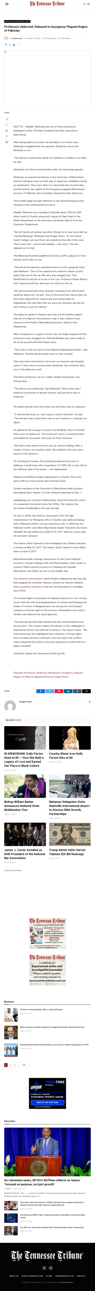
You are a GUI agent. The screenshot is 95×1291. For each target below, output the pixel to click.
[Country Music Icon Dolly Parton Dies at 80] (70, 738)
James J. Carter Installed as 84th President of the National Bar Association (24, 854)
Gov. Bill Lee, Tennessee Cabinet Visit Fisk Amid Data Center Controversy (52, 1227)
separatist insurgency (31, 586)
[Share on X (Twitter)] (10, 45)
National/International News (17, 21)
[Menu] (7, 4)
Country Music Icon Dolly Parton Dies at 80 (66, 755)
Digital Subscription (32, 1276)
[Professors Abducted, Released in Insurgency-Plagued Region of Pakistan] (47, 78)
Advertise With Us (64, 1276)
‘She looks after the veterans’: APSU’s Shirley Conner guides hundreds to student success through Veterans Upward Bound (52, 1203)
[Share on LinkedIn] (14, 45)
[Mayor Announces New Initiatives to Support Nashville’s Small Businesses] (11, 1032)
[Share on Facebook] (6, 45)
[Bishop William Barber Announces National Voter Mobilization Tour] (25, 786)
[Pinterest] (6, 136)
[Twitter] (6, 125)
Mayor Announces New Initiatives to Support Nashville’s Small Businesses (52, 1027)
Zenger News (61, 676)
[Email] (6, 142)
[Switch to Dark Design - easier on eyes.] (84, 4)
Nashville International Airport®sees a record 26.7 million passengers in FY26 (54, 1045)
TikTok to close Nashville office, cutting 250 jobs (41, 1009)
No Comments (50, 38)
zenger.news (17, 38)
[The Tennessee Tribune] (47, 4)
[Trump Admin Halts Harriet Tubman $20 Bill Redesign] (70, 834)
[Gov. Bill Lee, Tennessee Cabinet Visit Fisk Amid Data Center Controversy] (11, 1230)
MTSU (8, 1189)
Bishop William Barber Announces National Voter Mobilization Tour (21, 806)
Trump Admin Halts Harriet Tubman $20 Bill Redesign (67, 852)
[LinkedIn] (6, 130)
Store (49, 1276)
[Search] (88, 4)
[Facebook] (6, 119)
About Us (14, 1276)
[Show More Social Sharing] (19, 45)
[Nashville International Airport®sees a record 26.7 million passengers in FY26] (11, 1050)
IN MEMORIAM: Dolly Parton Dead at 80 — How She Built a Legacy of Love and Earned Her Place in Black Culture (24, 760)
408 (24, 1065)
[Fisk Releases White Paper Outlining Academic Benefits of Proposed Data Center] (11, 1218)
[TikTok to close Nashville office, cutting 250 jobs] (11, 1015)
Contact (81, 1276)
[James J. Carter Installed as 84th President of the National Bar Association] (25, 834)
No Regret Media (66, 1282)
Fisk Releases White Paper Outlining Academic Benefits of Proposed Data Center (52, 1216)
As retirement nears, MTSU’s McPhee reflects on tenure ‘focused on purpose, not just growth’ (42, 1182)
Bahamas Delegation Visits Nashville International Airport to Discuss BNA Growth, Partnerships (69, 808)
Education (9, 1175)
